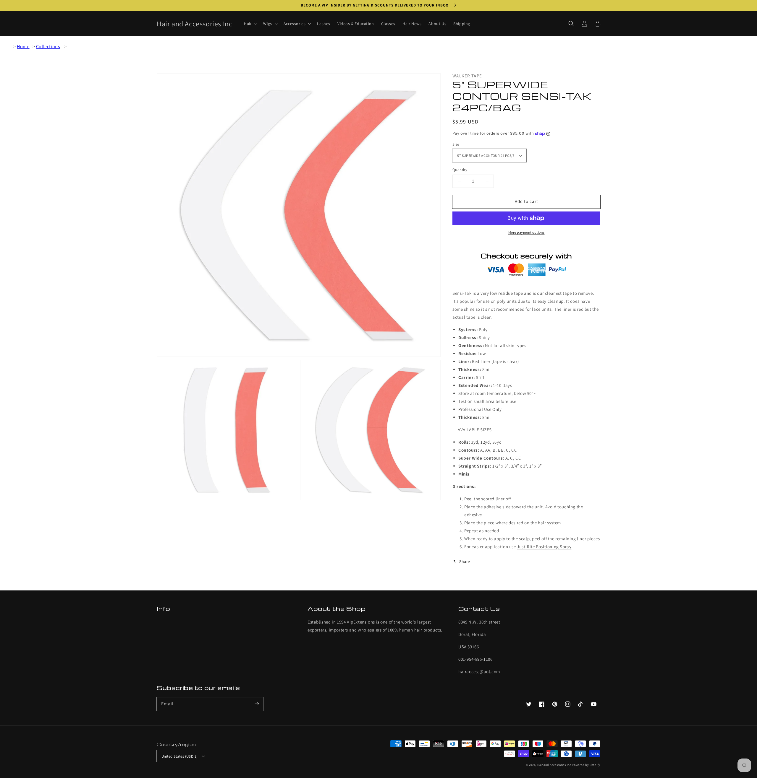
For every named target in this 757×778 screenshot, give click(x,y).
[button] (571, 23)
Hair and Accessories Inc (554, 765)
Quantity (459, 169)
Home (23, 46)
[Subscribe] (256, 703)
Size (455, 144)
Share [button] (464, 561)
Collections (48, 46)
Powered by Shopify (586, 765)
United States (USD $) (179, 756)
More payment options (526, 232)
